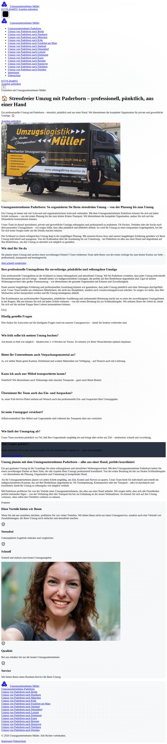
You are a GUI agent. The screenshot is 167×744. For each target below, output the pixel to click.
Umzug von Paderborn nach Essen (26, 57)
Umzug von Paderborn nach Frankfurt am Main (32, 43)
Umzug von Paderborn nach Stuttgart (27, 46)
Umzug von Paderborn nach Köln (25, 40)
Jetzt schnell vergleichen (13, 263)
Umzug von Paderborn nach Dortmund (28, 54)
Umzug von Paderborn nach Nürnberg (27, 66)
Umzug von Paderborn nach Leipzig (26, 52)
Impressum (13, 72)
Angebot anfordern (28, 9)
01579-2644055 (9, 9)
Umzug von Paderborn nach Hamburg (27, 34)
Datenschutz (14, 75)
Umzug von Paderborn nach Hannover (28, 63)
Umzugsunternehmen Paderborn (24, 28)
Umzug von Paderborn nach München (27, 37)
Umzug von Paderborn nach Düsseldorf (28, 49)
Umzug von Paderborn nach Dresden (27, 69)
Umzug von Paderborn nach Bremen (27, 60)
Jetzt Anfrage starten (11, 455)
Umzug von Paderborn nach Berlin (26, 31)
